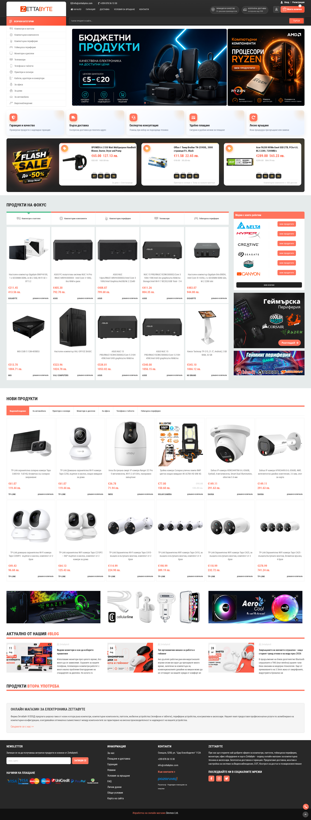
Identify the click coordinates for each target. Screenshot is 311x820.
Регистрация (298, 2)
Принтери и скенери (23, 72)
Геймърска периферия (25, 47)
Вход (286, 2)
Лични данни (114, 787)
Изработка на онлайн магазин (149, 812)
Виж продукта (103, 167)
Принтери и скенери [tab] (61, 411)
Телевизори (19, 59)
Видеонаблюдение (23, 103)
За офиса (18, 84)
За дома (18, 90)
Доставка (104, 9)
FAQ (109, 781)
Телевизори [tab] (164, 218)
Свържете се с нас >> (22, 726)
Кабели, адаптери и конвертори (29, 78)
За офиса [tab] (106, 411)
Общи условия (115, 792)
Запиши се (80, 760)
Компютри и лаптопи (24, 28)
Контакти (144, 9)
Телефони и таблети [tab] (125, 411)
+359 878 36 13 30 (108, 3)
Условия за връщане (124, 9)
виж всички (269, 285)
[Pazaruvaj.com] (176, 779)
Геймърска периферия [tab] (209, 218)
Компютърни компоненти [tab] (75, 218)
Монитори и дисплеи (24, 53)
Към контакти (166, 771)
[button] (145, 103)
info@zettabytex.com (82, 3)
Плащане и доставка (118, 758)
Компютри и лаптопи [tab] (30, 218)
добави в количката (40, 298)
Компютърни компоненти (26, 35)
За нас (110, 753)
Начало (77, 9)
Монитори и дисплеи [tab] (86, 411)
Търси (296, 20)
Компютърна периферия (26, 41)
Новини (111, 770)
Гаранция (90, 9)
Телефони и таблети (23, 66)
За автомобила (21, 97)
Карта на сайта (115, 798)
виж (287, 224)
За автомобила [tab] (39, 411)
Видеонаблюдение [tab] (18, 411)
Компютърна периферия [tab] (120, 218)
